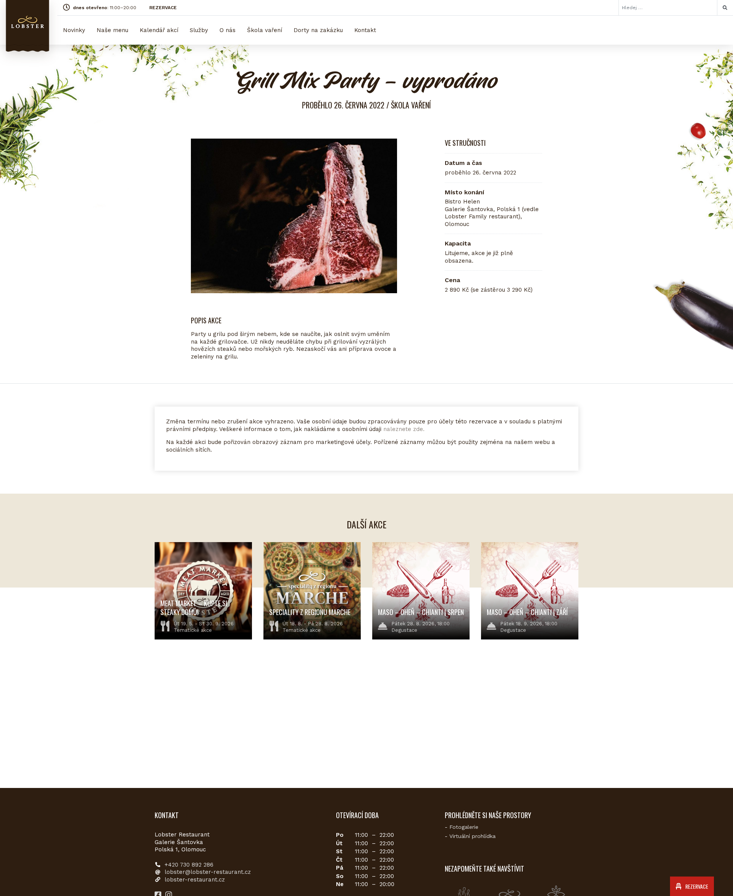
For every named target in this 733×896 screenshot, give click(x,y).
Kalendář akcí (159, 30)
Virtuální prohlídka (472, 836)
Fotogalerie (463, 827)
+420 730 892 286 (189, 864)
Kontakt (365, 30)
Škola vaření (264, 30)
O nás (228, 30)
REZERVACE (163, 7)
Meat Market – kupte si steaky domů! (193, 607)
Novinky (74, 30)
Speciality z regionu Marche (309, 612)
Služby (199, 30)
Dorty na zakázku (318, 30)
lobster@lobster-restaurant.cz (208, 872)
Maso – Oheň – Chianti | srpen (421, 612)
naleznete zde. (404, 429)
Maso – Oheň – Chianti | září (527, 612)
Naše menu (112, 30)
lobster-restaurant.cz (195, 879)
